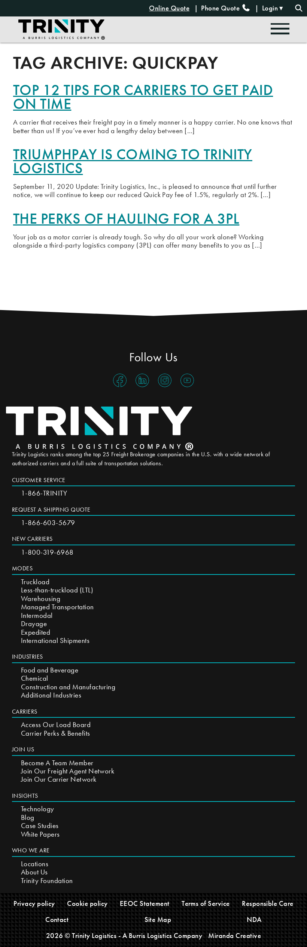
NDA (254, 919)
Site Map (158, 919)
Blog (27, 817)
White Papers (40, 834)
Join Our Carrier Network (59, 779)
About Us (34, 872)
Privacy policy (34, 903)
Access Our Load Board (56, 724)
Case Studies (40, 825)
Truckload (35, 581)
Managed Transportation (57, 607)
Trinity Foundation (47, 880)
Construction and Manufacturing (68, 687)
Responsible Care (268, 903)
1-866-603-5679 (48, 522)
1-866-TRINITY (44, 493)
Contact (57, 919)
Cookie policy (87, 903)
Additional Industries (51, 695)
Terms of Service (206, 903)
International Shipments (55, 640)
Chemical (34, 678)
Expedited (35, 632)
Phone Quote (221, 8)
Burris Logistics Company (166, 935)
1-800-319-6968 (47, 552)
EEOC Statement (145, 903)
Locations (34, 863)
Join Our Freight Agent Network (67, 771)
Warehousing (40, 598)
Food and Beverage (49, 670)
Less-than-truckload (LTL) (57, 590)
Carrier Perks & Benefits (55, 733)
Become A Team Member (57, 762)
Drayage (34, 623)
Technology (37, 808)
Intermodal (37, 615)
